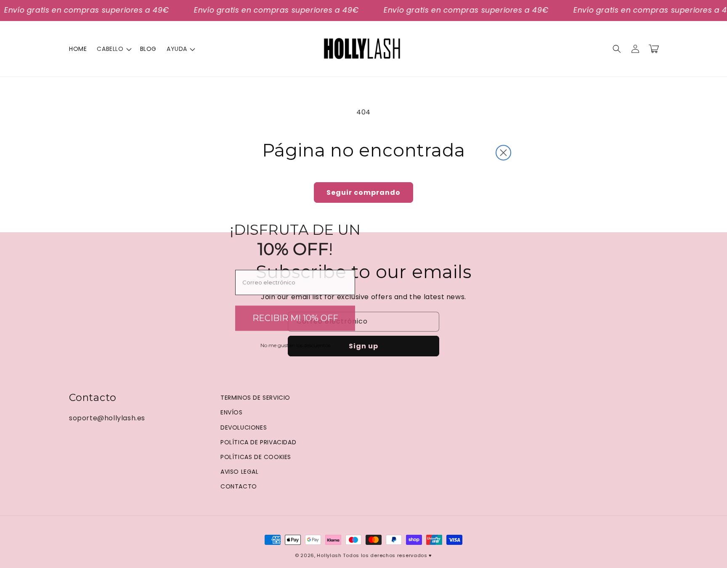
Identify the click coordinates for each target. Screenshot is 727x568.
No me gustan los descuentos (295, 343)
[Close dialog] (503, 150)
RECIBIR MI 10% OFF (295, 316)
